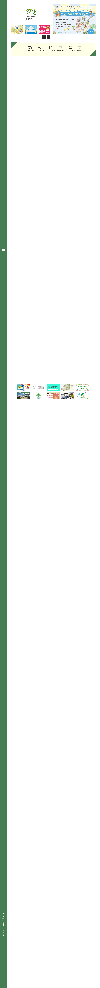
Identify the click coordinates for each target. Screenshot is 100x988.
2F (35, 367)
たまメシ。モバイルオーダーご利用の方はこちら (74, 280)
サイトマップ (48, 468)
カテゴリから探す (53, 357)
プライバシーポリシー (67, 468)
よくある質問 (38, 468)
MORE (71, 157)
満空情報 (3, 924)
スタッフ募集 (65, 471)
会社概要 (39, 471)
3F (39, 367)
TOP (3, 915)
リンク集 (57, 468)
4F (53, 367)
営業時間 (3, 933)
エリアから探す (33, 356)
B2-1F (29, 367)
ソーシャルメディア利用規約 (52, 471)
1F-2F (70, 367)
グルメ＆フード (73, 357)
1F (48, 367)
